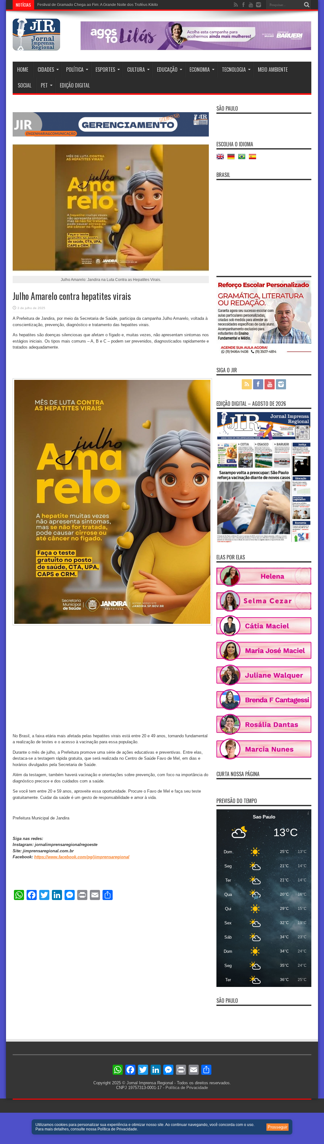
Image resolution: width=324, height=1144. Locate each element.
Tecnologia (234, 69)
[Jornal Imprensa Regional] (36, 45)
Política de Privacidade (186, 1087)
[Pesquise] (306, 4)
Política (75, 69)
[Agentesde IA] (111, 135)
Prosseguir (277, 1127)
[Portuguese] (243, 158)
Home (22, 69)
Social (24, 85)
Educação (167, 69)
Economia (200, 69)
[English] (221, 158)
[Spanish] (254, 158)
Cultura (136, 69)
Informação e (48, 5)
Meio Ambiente (273, 69)
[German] (232, 158)
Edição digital (75, 85)
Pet (44, 85)
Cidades (46, 69)
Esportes (105, 69)
